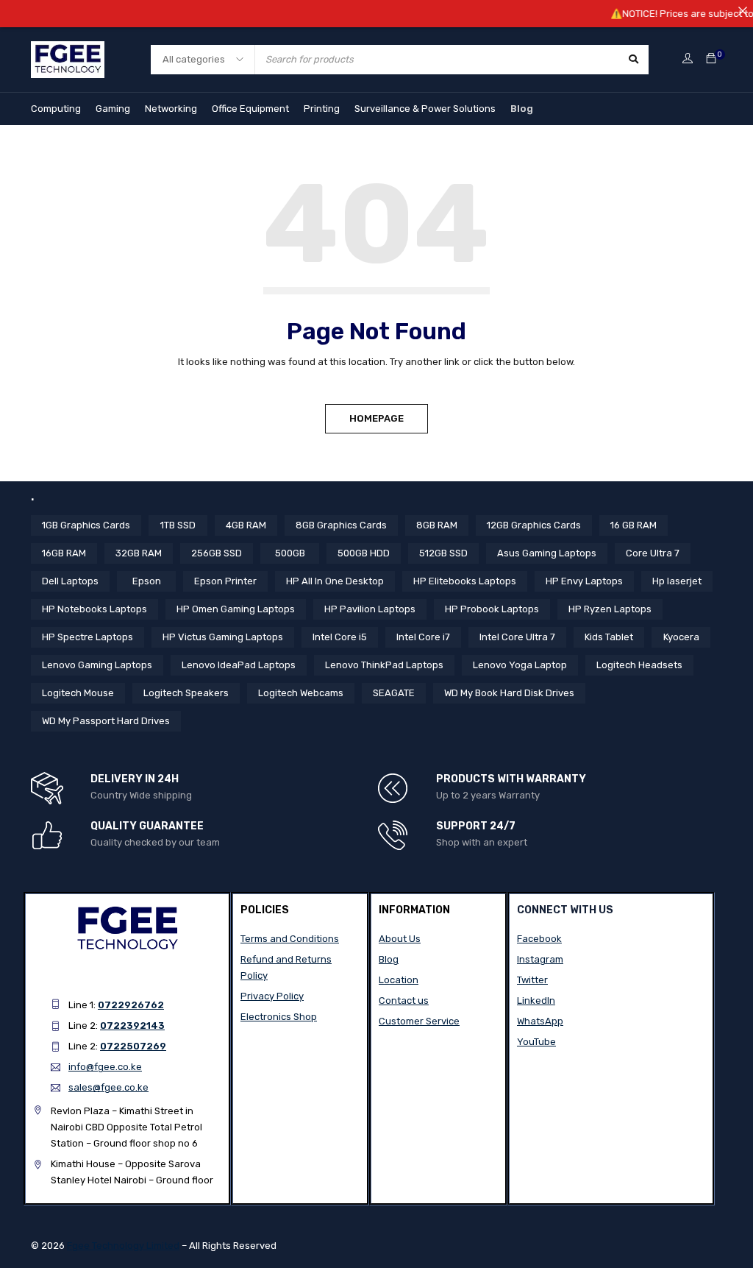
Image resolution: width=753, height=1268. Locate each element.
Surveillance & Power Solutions (425, 108)
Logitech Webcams (300, 692)
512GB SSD (443, 553)
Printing (322, 108)
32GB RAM (138, 553)
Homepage (376, 418)
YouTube (536, 1041)
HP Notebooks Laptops (94, 608)
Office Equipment (250, 108)
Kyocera (681, 636)
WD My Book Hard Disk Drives (509, 692)
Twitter (532, 979)
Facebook (539, 938)
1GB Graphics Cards (86, 525)
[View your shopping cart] (711, 59)
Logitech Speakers (186, 692)
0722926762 (131, 1004)
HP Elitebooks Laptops (464, 581)
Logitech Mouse (78, 692)
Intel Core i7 (423, 636)
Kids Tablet (609, 636)
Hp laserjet (677, 581)
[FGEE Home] (67, 49)
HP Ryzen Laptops (610, 608)
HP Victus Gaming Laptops (223, 636)
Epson (146, 581)
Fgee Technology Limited (123, 1245)
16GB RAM (64, 553)
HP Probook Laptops (492, 608)
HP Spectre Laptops (87, 636)
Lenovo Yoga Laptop (520, 664)
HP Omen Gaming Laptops (235, 608)
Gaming (113, 108)
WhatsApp (540, 1021)
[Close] (742, 10)
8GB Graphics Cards (341, 525)
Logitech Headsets (639, 664)
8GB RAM (436, 525)
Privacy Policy (272, 996)
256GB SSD (216, 553)
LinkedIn (536, 1000)
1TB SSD (178, 525)
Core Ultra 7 (652, 553)
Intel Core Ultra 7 (517, 636)
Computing (56, 108)
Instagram (540, 959)
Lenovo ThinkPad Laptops (384, 664)
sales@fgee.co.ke (108, 1087)
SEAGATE (394, 692)
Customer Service (419, 1021)
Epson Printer (225, 581)
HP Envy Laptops (584, 581)
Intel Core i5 (340, 636)
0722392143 (132, 1025)
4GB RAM (246, 525)
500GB (290, 553)
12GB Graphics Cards (534, 525)
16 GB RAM (633, 525)
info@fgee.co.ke (105, 1066)
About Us (400, 938)
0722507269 (133, 1046)
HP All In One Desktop (335, 581)
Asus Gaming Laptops (546, 553)
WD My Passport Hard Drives (106, 720)
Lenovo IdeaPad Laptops (239, 664)
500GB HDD (364, 553)
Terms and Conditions (289, 938)
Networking (171, 108)
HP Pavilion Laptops (369, 608)
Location (398, 979)
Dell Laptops (70, 581)
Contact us (404, 1000)
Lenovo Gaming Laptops (97, 664)
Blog (521, 108)
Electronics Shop (278, 1016)
